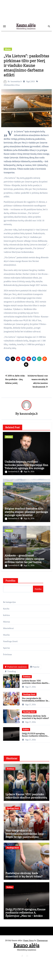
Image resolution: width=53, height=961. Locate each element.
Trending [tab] (11, 671)
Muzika (6, 634)
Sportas (6, 648)
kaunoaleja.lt (16, 81)
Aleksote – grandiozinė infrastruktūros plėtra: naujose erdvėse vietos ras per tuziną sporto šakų (24, 560)
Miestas (8, 49)
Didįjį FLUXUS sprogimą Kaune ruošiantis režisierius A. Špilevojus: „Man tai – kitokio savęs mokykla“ (35, 737)
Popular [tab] (35, 666)
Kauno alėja (26, 24)
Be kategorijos (9, 602)
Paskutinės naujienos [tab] (17, 666)
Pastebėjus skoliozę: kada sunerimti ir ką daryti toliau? (35, 717)
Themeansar (42, 940)
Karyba (6, 608)
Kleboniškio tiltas (12, 85)
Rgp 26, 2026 (29, 471)
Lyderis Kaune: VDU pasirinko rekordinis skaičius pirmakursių (35, 683)
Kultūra (6, 615)
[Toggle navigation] (4, 26)
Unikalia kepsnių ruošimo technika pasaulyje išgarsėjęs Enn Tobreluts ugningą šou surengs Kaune (26, 466)
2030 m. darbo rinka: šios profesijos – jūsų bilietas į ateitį (15, 379)
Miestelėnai (8, 628)
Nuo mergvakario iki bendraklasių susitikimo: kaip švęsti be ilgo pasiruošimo (36, 700)
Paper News (28, 940)
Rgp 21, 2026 (29, 565)
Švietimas (7, 654)
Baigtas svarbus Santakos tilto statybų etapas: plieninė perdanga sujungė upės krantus (26, 512)
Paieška (11, 580)
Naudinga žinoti (10, 641)
